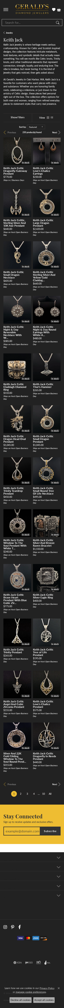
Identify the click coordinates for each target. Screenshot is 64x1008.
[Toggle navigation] (6, 9)
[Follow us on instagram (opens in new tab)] (5, 927)
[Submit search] (58, 22)
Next (54, 132)
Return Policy (12, 981)
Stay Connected (22, 816)
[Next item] (27, 419)
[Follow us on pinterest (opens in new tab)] (12, 927)
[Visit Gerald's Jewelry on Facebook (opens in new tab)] (19, 927)
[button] (53, 9)
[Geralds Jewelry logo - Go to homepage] (32, 9)
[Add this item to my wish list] (28, 167)
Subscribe (50, 831)
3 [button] (27, 793)
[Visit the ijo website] (29, 962)
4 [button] (34, 793)
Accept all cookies (44, 1000)
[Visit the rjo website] (38, 962)
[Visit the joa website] (48, 962)
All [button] (50, 793)
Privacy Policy (30, 981)
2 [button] (20, 793)
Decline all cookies (21, 1000)
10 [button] (43, 793)
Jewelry (9, 32)
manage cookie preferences (31, 992)
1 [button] (15, 793)
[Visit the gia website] (17, 962)
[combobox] (28, 22)
